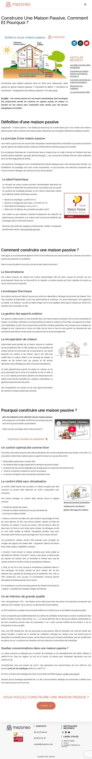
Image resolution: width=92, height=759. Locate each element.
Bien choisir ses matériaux (76, 87)
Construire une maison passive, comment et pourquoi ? (79, 73)
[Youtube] (86, 43)
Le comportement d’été (80, 92)
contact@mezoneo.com (43, 744)
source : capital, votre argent (67, 674)
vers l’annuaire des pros (30, 229)
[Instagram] (80, 43)
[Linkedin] (74, 43)
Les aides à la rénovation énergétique (80, 66)
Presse (66, 743)
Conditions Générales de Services (70, 745)
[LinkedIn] (66, 732)
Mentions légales (69, 741)
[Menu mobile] (85, 4)
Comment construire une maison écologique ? (80, 81)
